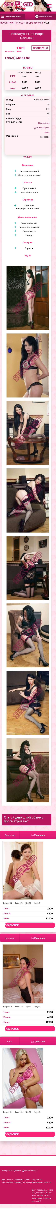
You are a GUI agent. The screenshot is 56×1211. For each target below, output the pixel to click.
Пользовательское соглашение (16, 1180)
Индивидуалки (34, 22)
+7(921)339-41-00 (17, 57)
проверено (40, 48)
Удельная (37, 128)
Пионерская (43, 123)
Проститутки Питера (11, 22)
